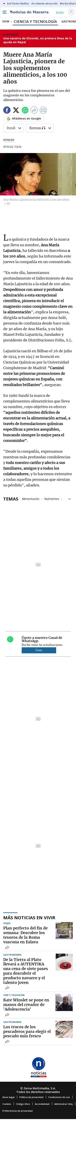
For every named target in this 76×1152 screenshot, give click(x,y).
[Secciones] (4, 12)
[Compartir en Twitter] (16, 110)
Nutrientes (51, 498)
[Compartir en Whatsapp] (25, 110)
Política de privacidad (31, 1097)
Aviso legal (8, 1097)
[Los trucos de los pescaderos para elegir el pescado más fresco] (64, 1029)
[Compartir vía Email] (43, 110)
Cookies (6, 1103)
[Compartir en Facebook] (7, 110)
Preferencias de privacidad (17, 1110)
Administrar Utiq (63, 1103)
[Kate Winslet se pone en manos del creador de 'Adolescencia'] (64, 1002)
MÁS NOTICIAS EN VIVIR (29, 917)
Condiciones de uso (59, 1097)
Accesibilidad (42, 1103)
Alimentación (30, 498)
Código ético (23, 1103)
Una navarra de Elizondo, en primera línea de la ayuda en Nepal (37, 40)
